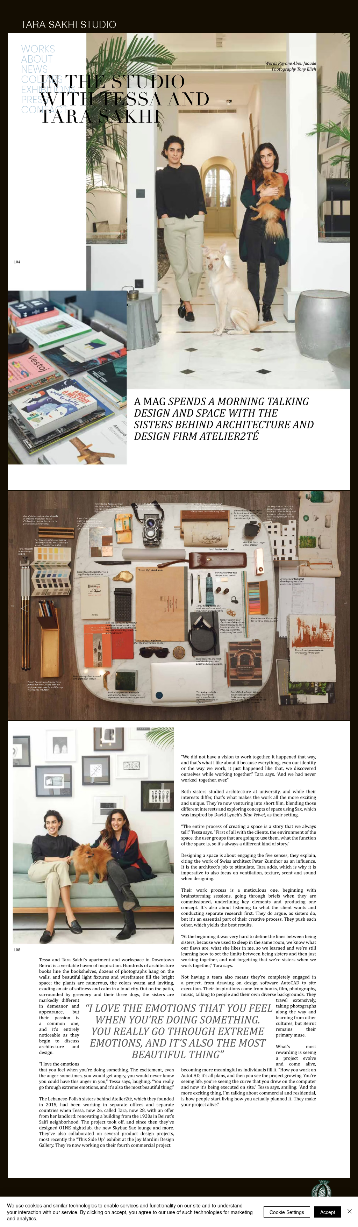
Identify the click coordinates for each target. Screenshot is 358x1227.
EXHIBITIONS (48, 90)
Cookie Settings (287, 1211)
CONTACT (44, 110)
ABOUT (37, 59)
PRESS (35, 100)
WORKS (38, 49)
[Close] (349, 1211)
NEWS (34, 69)
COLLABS (42, 79)
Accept (327, 1211)
